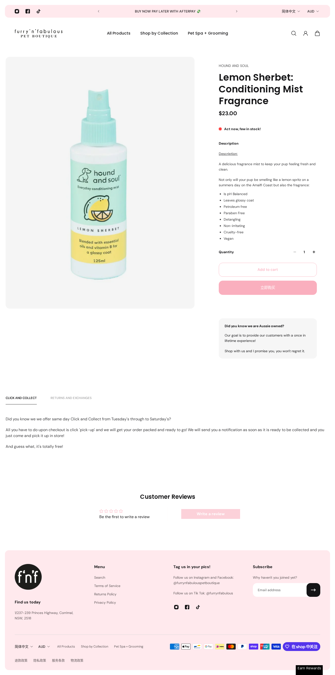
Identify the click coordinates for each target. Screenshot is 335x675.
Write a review (211, 513)
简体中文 (289, 11)
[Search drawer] (294, 33)
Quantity (226, 252)
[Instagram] (17, 11)
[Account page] (305, 33)
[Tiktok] (38, 11)
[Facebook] (27, 11)
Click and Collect (21, 398)
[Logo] (39, 33)
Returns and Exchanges (71, 398)
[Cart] (317, 33)
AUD (310, 11)
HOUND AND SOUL (234, 65)
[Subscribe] (313, 590)
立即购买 (267, 287)
